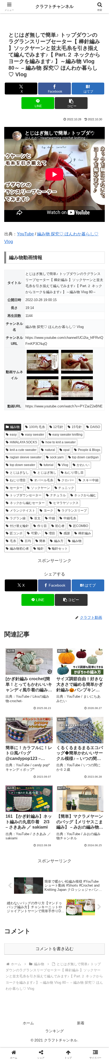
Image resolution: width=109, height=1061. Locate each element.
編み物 (15, 427)
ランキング (54, 1031)
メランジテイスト (22, 510)
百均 (28, 541)
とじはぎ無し (46, 472)
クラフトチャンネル (54, 6)
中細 (52, 518)
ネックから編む (85, 495)
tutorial (48, 465)
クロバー (67, 480)
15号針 (77, 427)
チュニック (66, 488)
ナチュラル (58, 495)
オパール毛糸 (43, 480)
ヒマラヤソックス (66, 503)
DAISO (95, 427)
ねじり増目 (18, 480)
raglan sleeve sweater (26, 457)
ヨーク (48, 510)
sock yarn (57, 457)
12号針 (58, 427)
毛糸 (13, 541)
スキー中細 (90, 480)
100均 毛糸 (37, 427)
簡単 (42, 541)
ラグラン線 (18, 518)
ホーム (28, 1023)
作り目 (42, 526)
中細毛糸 (69, 518)
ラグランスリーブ (74, 510)
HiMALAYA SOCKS (23, 442)
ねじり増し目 (74, 472)
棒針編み (84, 533)
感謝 (66, 533)
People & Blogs (89, 450)
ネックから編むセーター (27, 503)
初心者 (60, 526)
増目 (52, 533)
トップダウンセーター (26, 495)
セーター (16, 488)
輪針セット (60, 548)
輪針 (40, 548)
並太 (37, 518)
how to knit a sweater (61, 442)
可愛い (35, 533)
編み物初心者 (19, 548)
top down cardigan (85, 457)
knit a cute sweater (23, 450)
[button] (71, 103)
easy (13, 434)
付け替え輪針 (19, 526)
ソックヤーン (40, 488)
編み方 (58, 541)
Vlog (65, 465)
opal (66, 450)
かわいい (83, 465)
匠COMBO (80, 526)
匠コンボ (16, 533)
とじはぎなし (19, 472)
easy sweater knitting (67, 434)
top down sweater (22, 465)
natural (50, 450)
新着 (80, 1023)
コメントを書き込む (54, 948)
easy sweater (34, 434)
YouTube (25, 234)
